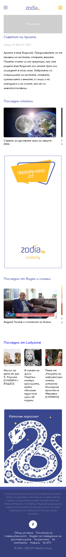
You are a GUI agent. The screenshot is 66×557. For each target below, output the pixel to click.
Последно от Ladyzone (22, 342)
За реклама (41, 539)
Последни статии (18, 101)
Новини (35, 543)
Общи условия (23, 533)
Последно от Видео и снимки (27, 279)
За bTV (47, 543)
